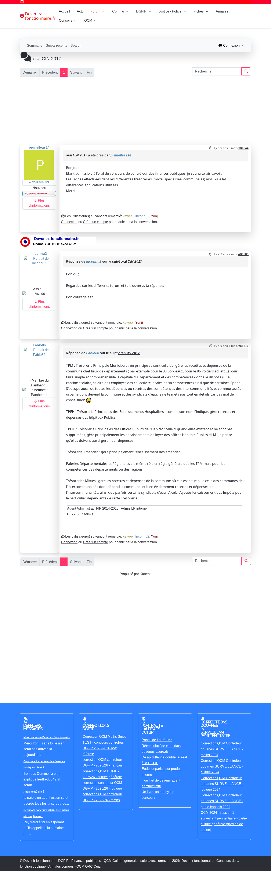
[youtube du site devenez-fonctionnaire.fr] (58, 242)
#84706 (243, 254)
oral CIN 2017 (76, 155)
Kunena (146, 574)
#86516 (243, 345)
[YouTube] (22, 2)
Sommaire (34, 45)
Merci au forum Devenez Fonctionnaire (47, 737)
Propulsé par (130, 574)
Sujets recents (56, 45)
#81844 (243, 148)
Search (76, 45)
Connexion (69, 222)
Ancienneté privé (34, 791)
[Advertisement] (135, 111)
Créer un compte (95, 222)
